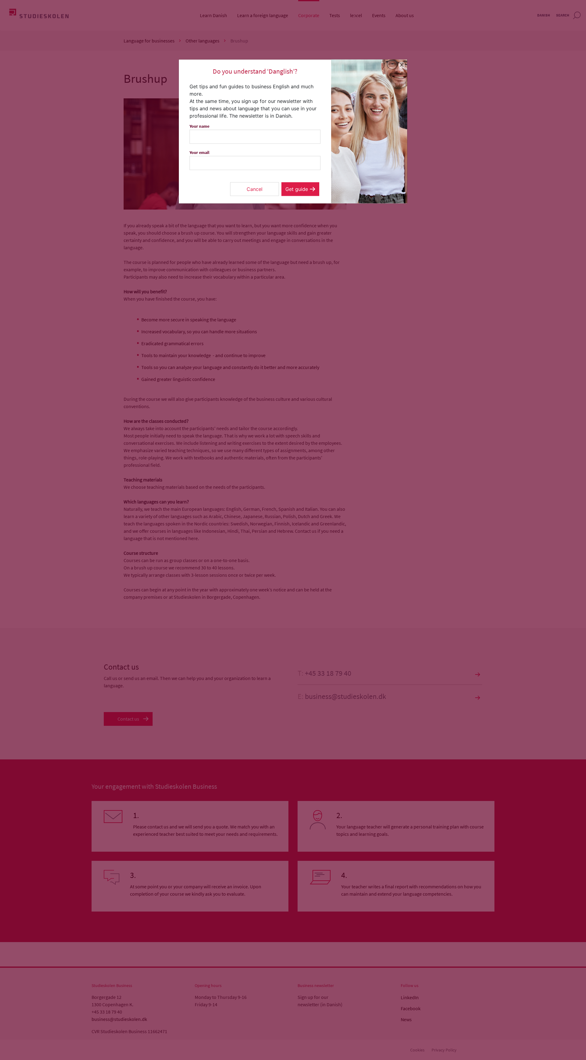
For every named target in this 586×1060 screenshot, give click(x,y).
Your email (199, 152)
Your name (199, 126)
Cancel (254, 189)
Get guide (296, 189)
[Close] (402, 65)
